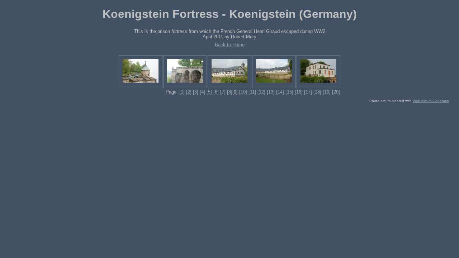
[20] (336, 92)
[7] (223, 92)
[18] (317, 92)
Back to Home (230, 44)
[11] (252, 92)
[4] (202, 92)
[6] (216, 92)
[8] (229, 92)
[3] (195, 92)
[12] (261, 92)
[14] (280, 92)
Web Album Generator (431, 101)
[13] (271, 92)
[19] (327, 92)
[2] (188, 92)
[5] (209, 92)
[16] (299, 92)
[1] (182, 92)
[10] (243, 92)
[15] (289, 92)
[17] (308, 92)
